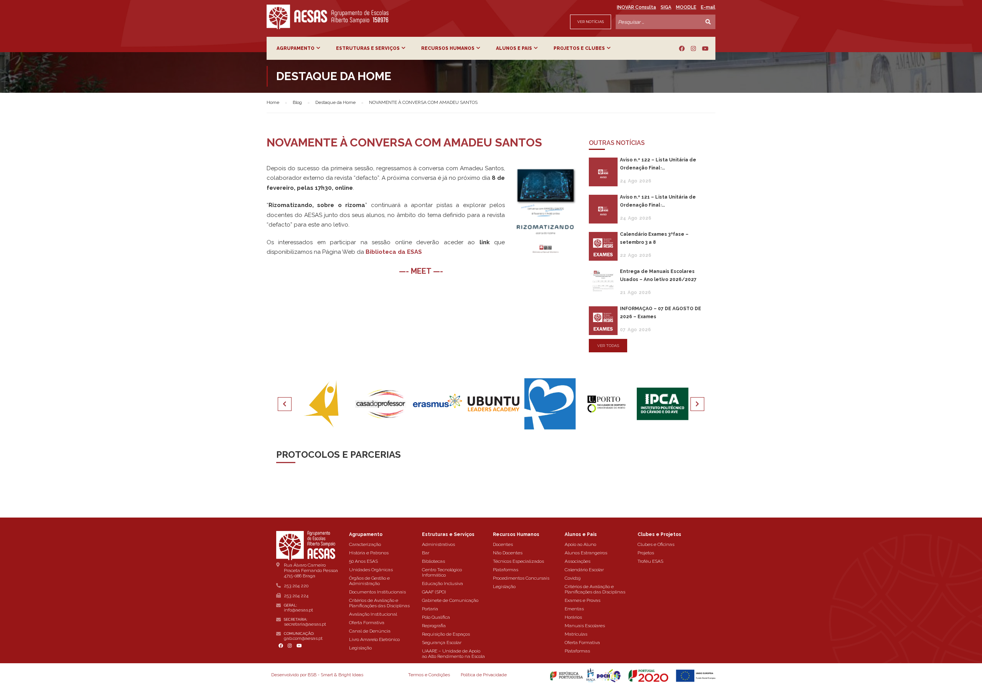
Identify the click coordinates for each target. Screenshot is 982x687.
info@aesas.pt (298, 610)
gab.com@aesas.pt (303, 638)
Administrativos (438, 544)
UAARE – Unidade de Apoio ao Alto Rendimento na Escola (453, 653)
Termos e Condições (429, 674)
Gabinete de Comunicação (450, 600)
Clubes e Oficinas (656, 544)
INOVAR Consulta (636, 7)
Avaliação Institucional (373, 614)
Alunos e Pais (514, 48)
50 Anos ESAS (363, 561)
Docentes (503, 544)
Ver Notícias (590, 22)
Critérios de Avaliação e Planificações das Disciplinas (379, 603)
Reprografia (434, 625)
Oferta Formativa (366, 622)
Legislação (360, 648)
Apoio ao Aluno (580, 544)
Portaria (430, 608)
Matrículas (576, 634)
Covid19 (572, 578)
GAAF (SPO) (434, 592)
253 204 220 (296, 585)
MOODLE (686, 7)
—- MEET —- (421, 271)
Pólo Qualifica (436, 617)
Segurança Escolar (441, 642)
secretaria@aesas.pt (305, 624)
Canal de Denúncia (369, 631)
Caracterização (365, 544)
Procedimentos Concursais (521, 578)
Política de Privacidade (484, 674)
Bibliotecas (433, 561)
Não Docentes (507, 553)
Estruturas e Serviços (368, 48)
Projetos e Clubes (579, 48)
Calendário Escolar (584, 569)
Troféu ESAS (650, 561)
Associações (577, 561)
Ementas (574, 608)
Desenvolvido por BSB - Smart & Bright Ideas (317, 674)
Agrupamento (296, 48)
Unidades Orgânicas (371, 569)
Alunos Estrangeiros (586, 553)
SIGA (666, 7)
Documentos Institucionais (377, 592)
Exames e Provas (582, 600)
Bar (425, 553)
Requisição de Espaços (446, 634)
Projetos (646, 553)
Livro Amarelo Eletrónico (374, 639)
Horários (573, 617)
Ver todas (608, 346)
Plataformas (505, 569)
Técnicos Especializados (518, 561)
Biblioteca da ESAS (394, 251)
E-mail (708, 7)
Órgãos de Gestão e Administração (369, 580)
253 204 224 (296, 595)
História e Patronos (369, 553)
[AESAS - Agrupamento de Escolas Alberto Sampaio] (328, 17)
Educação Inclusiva (442, 583)
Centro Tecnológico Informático (442, 572)
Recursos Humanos (448, 48)
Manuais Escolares (585, 625)
